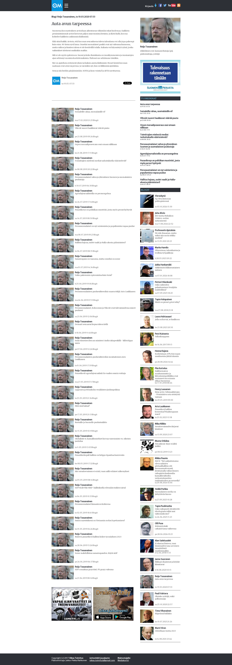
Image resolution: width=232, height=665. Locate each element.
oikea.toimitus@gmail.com (102, 660)
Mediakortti (123, 660)
